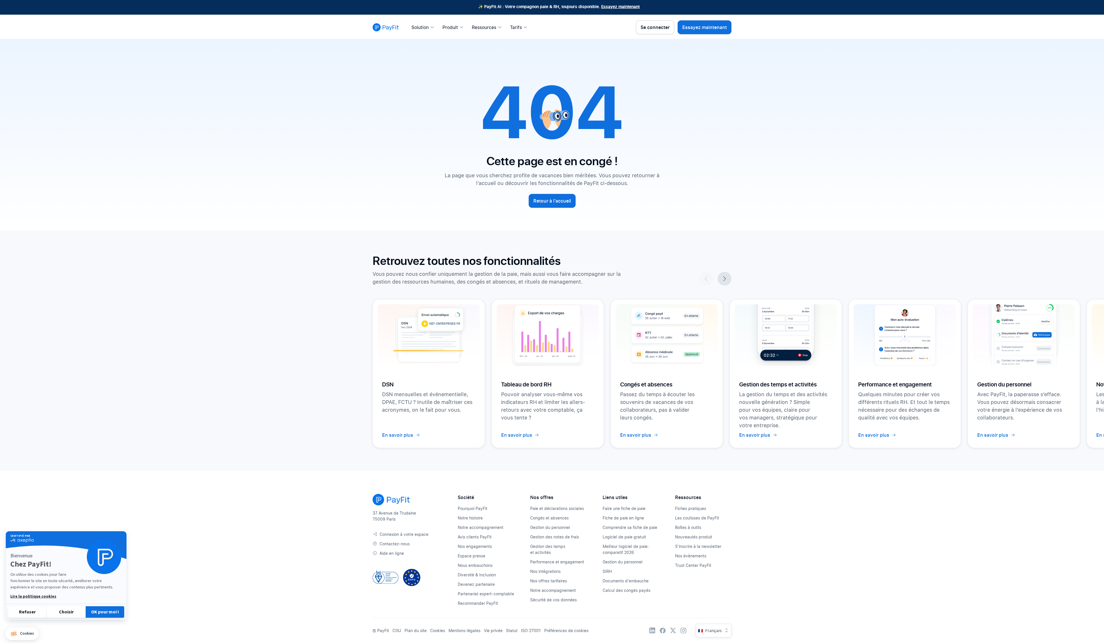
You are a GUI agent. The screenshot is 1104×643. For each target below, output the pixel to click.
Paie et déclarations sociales (557, 508)
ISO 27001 (531, 630)
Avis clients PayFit (475, 537)
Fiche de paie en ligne (623, 518)
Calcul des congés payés (626, 590)
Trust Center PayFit (693, 565)
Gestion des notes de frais (554, 537)
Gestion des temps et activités (547, 549)
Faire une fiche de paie (624, 508)
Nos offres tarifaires (548, 581)
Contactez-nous (394, 543)
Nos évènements (690, 556)
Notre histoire (470, 518)
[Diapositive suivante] (724, 279)
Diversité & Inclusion (477, 574)
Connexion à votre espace (403, 534)
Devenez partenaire (476, 584)
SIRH (607, 571)
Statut (512, 630)
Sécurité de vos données (553, 599)
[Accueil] (386, 27)
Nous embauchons (475, 565)
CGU (396, 630)
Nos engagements (475, 546)
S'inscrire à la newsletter (698, 546)
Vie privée (493, 630)
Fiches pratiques (690, 508)
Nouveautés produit (693, 537)
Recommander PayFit (478, 603)
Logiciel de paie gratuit (624, 537)
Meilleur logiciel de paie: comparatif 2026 (626, 549)
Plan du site (416, 630)
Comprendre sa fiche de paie (630, 527)
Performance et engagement (557, 562)
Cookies (437, 630)
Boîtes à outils (688, 527)
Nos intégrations (545, 571)
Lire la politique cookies (33, 596)
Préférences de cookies (566, 630)
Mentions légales (464, 630)
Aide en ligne (391, 553)
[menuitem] (424, 27)
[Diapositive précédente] (706, 279)
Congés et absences (549, 518)
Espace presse (471, 556)
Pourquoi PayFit (472, 508)
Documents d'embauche (626, 581)
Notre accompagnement (480, 527)
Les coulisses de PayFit (697, 518)
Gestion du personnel (550, 527)
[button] (22, 633)
